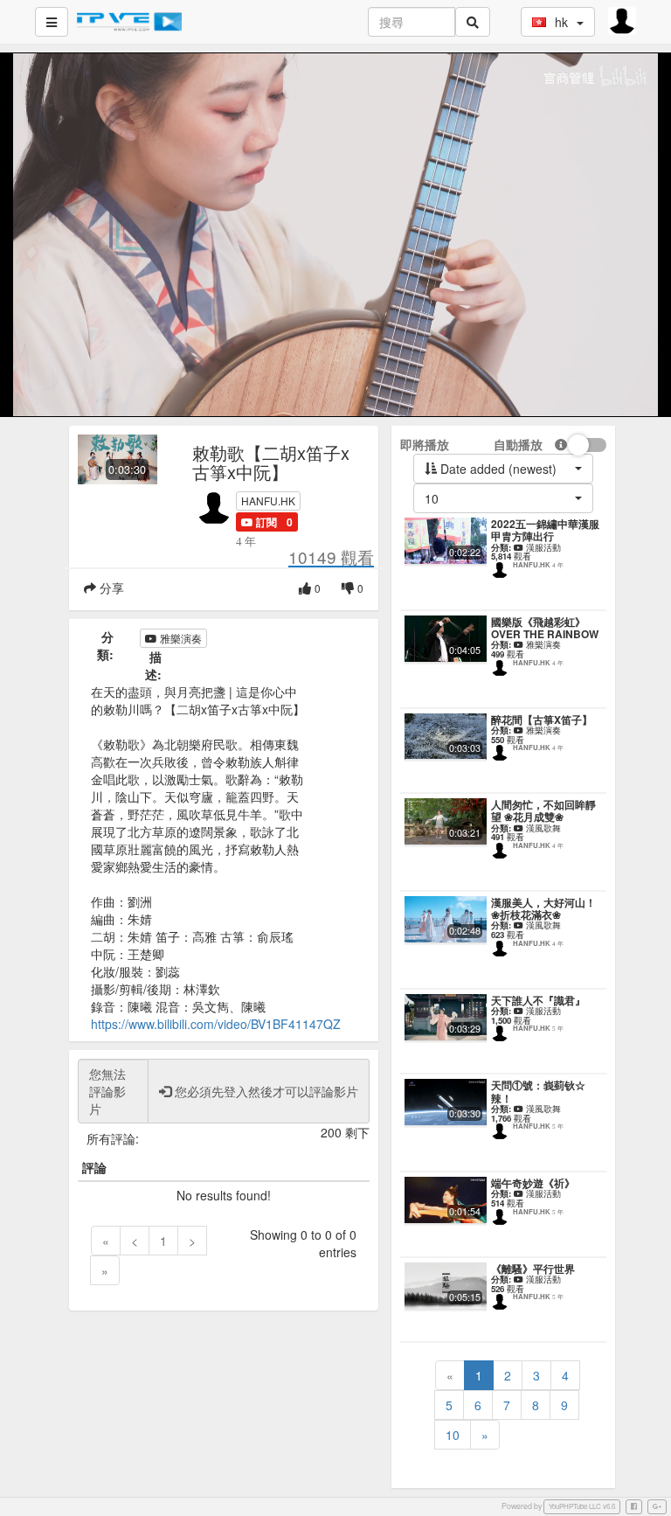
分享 (110, 587)
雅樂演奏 (179, 637)
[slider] (334, 403)
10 (453, 1434)
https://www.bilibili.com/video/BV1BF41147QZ (216, 1024)
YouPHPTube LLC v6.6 (582, 1506)
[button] (259, 522)
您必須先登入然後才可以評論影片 (264, 1091)
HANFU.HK (268, 500)
